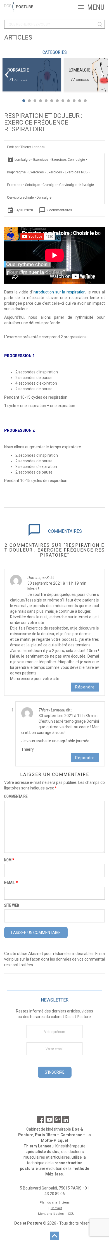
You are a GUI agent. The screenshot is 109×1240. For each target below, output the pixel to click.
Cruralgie (49, 185)
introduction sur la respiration (59, 292)
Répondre (85, 687)
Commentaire (16, 796)
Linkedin (65, 1119)
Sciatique (32, 185)
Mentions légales (51, 1214)
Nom (9, 860)
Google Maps (57, 1119)
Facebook (40, 1119)
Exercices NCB (76, 172)
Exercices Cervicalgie (68, 160)
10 (74, 100)
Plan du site (48, 1202)
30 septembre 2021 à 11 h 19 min (56, 583)
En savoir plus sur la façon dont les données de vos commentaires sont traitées (54, 959)
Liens (65, 1202)
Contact (56, 1208)
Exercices (41, 160)
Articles (18, 37)
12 (85, 100)
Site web (11, 905)
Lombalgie (79, 70)
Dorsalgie (18, 70)
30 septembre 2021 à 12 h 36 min (68, 715)
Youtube (49, 1119)
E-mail (11, 882)
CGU (71, 1214)
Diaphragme (16, 172)
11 (79, 100)
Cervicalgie (68, 185)
